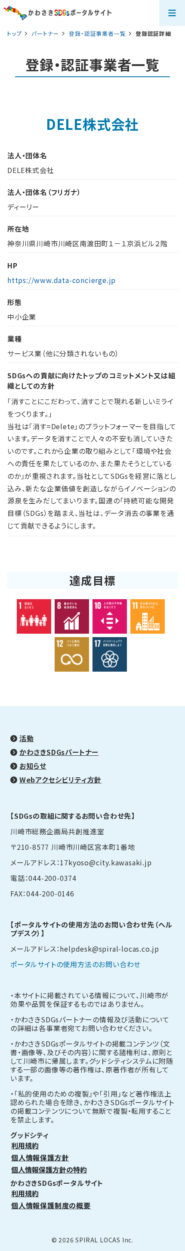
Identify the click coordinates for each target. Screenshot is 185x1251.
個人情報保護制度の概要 (51, 1205)
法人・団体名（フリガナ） (44, 192)
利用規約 (25, 1145)
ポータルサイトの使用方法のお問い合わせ (75, 964)
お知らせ (32, 766)
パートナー (46, 33)
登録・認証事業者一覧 (98, 33)
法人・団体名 (27, 155)
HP (12, 265)
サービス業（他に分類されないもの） (63, 353)
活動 (26, 738)
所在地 (18, 228)
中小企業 (21, 316)
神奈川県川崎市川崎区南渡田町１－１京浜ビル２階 (87, 243)
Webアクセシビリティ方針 (60, 779)
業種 (14, 338)
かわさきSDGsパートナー (59, 752)
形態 (14, 302)
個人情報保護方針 (40, 1157)
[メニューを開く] (172, 13)
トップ (14, 33)
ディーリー (23, 206)
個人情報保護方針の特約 (49, 1169)
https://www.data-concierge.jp (61, 280)
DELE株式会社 (30, 170)
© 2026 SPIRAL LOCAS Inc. (92, 1239)
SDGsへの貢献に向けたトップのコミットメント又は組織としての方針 (91, 380)
